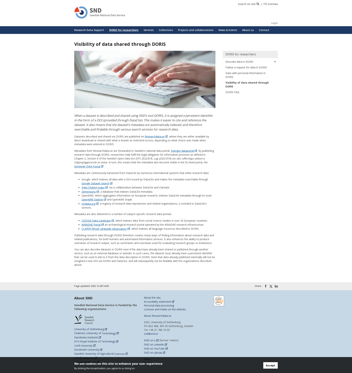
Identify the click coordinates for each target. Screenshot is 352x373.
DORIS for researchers (123, 30)
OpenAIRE (92, 199)
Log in (274, 23)
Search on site (247, 4)
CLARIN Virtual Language (104, 229)
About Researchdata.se (157, 315)
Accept (270, 365)
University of (89, 329)
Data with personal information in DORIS (245, 75)
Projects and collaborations (195, 30)
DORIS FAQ (232, 92)
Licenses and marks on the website (165, 309)
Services (149, 30)
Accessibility (157, 301)
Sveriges (182, 150)
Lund (83, 345)
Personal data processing (159, 305)
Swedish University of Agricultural (99, 354)
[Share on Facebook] (265, 286)
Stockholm (86, 349)
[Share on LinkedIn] (276, 286)
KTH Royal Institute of (94, 341)
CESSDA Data (96, 220)
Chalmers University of (95, 333)
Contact (264, 30)
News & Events (228, 30)
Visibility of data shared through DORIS (247, 84)
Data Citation (93, 187)
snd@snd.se (151, 333)
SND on (149, 340)
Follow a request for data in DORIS (246, 67)
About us (248, 30)
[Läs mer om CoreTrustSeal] (219, 300)
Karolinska (86, 337)
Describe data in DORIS (239, 61)
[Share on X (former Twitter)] (271, 286)
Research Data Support (89, 30)
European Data (87, 166)
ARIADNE (91, 224)
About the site (152, 297)
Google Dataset (95, 183)
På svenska (270, 4)
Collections (166, 30)
